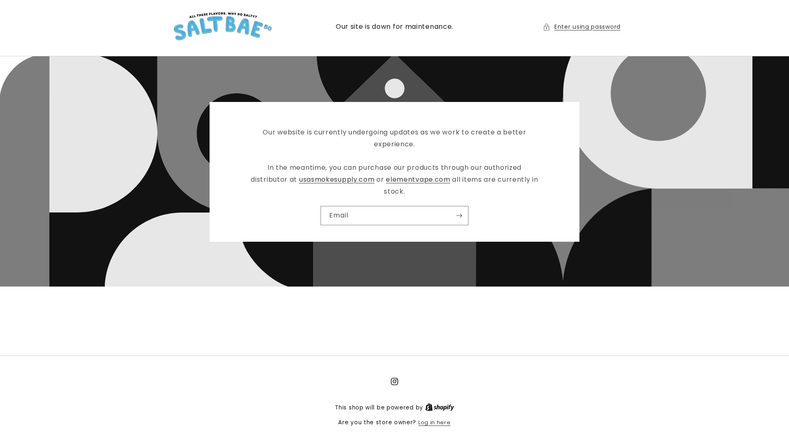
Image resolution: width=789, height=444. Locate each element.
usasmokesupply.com (337, 179)
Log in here (434, 422)
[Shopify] (439, 408)
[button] (582, 27)
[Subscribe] (459, 215)
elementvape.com (418, 179)
